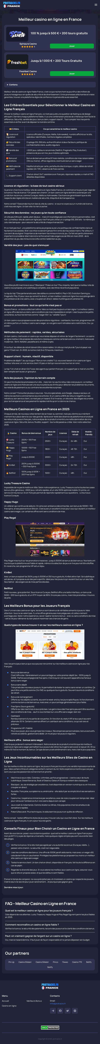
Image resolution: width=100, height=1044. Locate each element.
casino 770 (77, 962)
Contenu (13, 84)
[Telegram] (53, 1011)
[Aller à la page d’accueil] (11, 5)
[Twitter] (67, 1011)
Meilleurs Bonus (34, 1001)
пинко (65, 962)
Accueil (5, 1001)
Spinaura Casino (28, 43)
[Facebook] (60, 1011)
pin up (11, 962)
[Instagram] (75, 1011)
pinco (55, 962)
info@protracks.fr (58, 1003)
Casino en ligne (9, 1005)
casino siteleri (25, 962)
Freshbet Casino (28, 71)
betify (88, 962)
